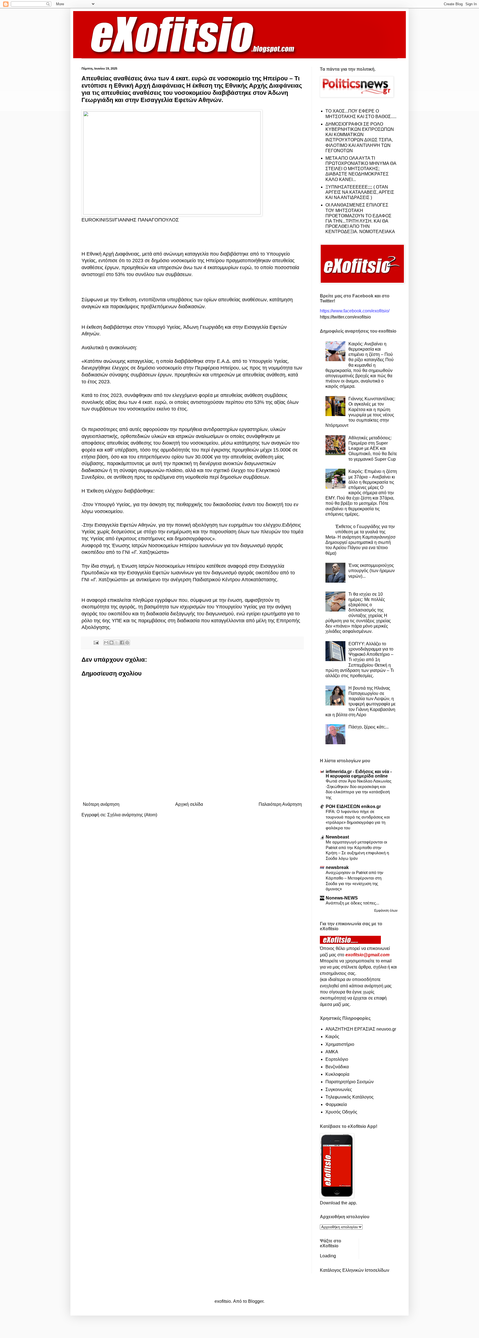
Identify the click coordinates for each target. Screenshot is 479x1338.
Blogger (255, 1301)
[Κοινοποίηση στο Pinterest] (127, 642)
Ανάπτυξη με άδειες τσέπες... (352, 903)
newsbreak (337, 867)
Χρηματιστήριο (339, 1044)
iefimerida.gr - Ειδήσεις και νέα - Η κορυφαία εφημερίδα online (359, 773)
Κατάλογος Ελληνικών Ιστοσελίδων (354, 1270)
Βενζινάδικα (337, 1066)
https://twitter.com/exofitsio (345, 317)
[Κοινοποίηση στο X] (116, 642)
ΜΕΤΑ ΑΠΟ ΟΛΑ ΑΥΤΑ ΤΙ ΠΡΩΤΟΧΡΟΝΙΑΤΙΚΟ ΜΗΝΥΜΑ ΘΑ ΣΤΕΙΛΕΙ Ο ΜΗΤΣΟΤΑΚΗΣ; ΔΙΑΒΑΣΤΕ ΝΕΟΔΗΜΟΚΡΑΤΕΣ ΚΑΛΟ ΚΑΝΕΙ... (360, 169)
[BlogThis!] (111, 642)
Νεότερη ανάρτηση (101, 804)
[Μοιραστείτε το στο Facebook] (122, 642)
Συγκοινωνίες (338, 1089)
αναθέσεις (93, 267)
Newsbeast (337, 837)
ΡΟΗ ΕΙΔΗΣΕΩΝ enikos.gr (353, 806)
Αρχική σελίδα (189, 804)
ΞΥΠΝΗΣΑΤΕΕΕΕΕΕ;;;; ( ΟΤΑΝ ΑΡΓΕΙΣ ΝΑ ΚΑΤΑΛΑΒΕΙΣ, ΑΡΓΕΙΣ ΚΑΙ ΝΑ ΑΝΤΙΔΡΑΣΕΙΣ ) (359, 192)
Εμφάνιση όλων (386, 911)
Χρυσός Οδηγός (341, 1112)
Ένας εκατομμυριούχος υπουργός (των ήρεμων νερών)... (371, 570)
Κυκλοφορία (337, 1074)
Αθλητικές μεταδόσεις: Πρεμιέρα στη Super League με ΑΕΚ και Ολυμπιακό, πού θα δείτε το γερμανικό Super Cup (372, 448)
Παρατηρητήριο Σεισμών (349, 1081)
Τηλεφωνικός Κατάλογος (349, 1097)
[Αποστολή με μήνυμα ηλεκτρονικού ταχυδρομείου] (106, 642)
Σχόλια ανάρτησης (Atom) (132, 814)
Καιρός (332, 1036)
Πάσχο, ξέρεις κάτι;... (368, 727)
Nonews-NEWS (342, 898)
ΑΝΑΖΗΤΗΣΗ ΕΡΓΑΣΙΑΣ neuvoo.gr (360, 1029)
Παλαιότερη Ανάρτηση (280, 804)
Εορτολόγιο (336, 1059)
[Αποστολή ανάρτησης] (96, 642)
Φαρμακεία (336, 1104)
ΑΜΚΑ (331, 1051)
